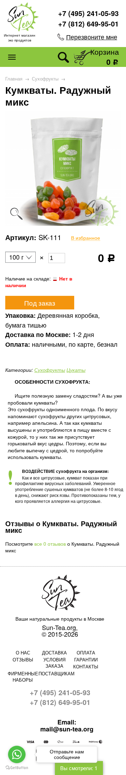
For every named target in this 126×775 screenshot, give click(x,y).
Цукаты (75, 369)
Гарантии (86, 659)
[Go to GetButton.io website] (17, 768)
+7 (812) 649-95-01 (88, 23)
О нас (23, 652)
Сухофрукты (45, 79)
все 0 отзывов (50, 543)
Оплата (86, 652)
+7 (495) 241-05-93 (88, 13)
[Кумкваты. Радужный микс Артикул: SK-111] (63, 223)
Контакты (85, 666)
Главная (13, 79)
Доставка (54, 652)
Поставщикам (54, 673)
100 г (16, 257)
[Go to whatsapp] (17, 754)
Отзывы (23, 659)
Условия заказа (54, 662)
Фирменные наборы (23, 676)
